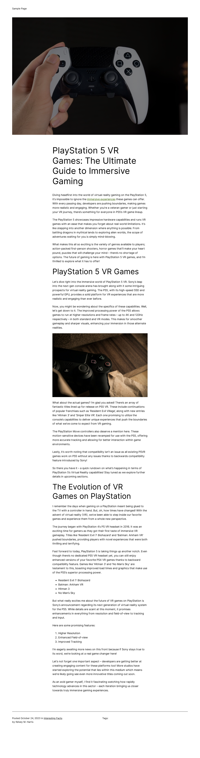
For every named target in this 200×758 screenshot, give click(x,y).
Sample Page (19, 8)
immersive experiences (101, 199)
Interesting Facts (53, 718)
